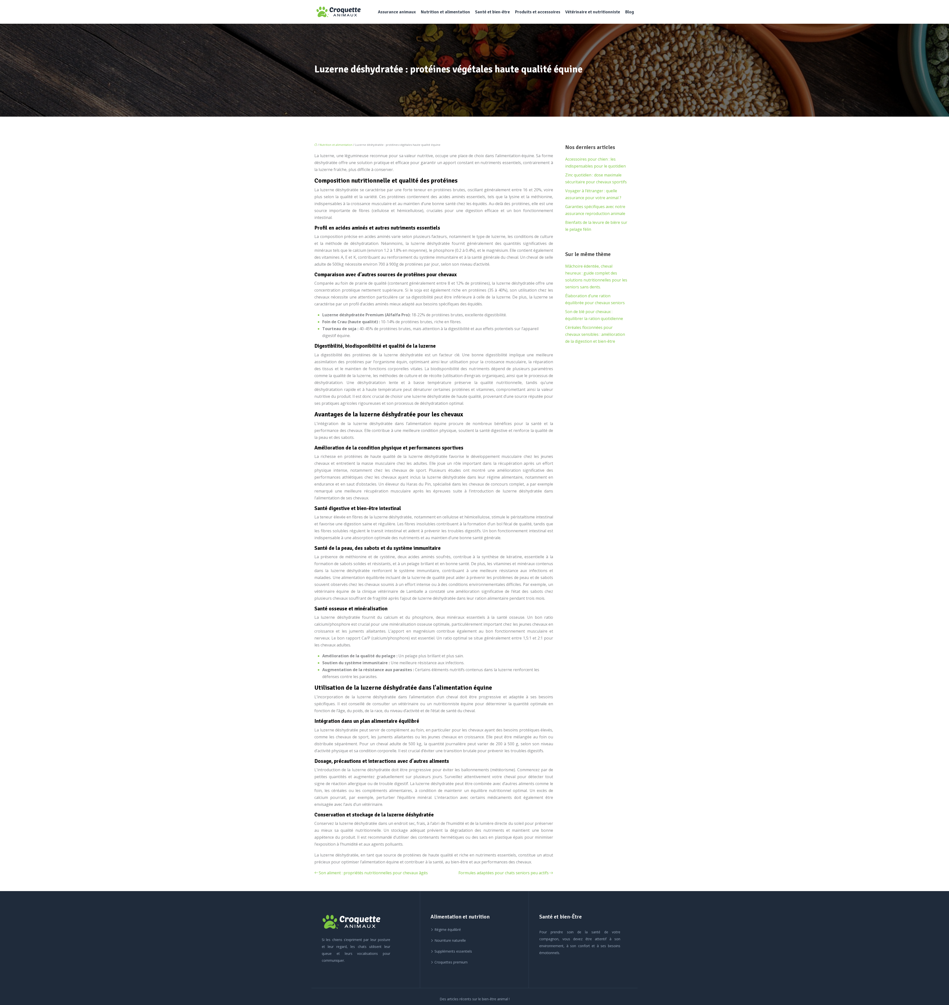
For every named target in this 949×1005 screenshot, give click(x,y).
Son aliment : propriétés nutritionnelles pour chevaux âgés (373, 873)
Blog (629, 12)
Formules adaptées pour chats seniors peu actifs (503, 873)
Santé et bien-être (492, 12)
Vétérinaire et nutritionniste (592, 12)
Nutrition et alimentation (445, 12)
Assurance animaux (397, 12)
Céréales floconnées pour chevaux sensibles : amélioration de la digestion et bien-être (595, 334)
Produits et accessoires (537, 12)
